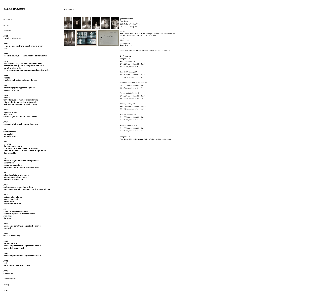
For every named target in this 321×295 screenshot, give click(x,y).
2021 (5, 85)
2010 (6, 224)
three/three (9, 201)
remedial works (11, 136)
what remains (10, 131)
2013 (5, 185)
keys (6, 291)
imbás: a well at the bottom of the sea (20, 80)
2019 (6, 110)
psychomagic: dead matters (16, 177)
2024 (6, 54)
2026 (6, 36)
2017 (5, 130)
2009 (6, 234)
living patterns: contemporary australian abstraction (27, 70)
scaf (5, 48)
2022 (6, 76)
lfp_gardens (8, 19)
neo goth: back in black (14, 247)
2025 (6, 44)
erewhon (7, 143)
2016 (6, 142)
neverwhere (9, 162)
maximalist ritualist (12, 203)
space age (8, 273)
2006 (6, 261)
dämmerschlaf (10, 152)
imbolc (7, 97)
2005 (6, 271)
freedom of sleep (11, 89)
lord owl (7, 228)
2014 (5, 173)
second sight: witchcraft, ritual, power (20, 116)
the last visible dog (12, 235)
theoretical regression (13, 179)
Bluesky (6, 285)
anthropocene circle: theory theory (19, 187)
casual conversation (13, 165)
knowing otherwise (12, 38)
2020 (6, 95)
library (7, 31)
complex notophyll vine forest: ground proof (23, 45)
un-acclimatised (11, 199)
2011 (5, 209)
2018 (5, 122)
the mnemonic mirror (13, 146)
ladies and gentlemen (13, 196)
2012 (5, 195)
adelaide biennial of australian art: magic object (25, 150)
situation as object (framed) (16, 211)
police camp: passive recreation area (20, 104)
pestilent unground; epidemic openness (21, 160)
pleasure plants (10, 112)
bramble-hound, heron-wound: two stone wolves (25, 55)
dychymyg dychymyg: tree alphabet (19, 87)
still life (7, 77)
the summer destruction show (17, 265)
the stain (7, 218)
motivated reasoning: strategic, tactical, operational (27, 189)
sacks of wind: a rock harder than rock (21, 124)
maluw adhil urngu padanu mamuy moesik (23, 63)
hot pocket (8, 134)
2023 (6, 61)
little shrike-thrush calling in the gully (20, 102)
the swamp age (10, 243)
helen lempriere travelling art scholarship (22, 225)
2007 (6, 253)
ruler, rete (8, 114)
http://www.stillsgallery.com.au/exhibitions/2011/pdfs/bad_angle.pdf (145, 50)
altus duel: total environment (16, 174)
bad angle (8, 216)
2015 (6, 158)
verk (6, 263)
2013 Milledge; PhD (10, 279)
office (7, 25)
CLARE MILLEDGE (14, 9)
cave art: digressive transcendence (19, 213)
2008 (6, 241)
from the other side (12, 67)
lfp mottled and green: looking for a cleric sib (24, 65)
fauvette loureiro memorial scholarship (21, 99)
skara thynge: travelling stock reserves (21, 148)
